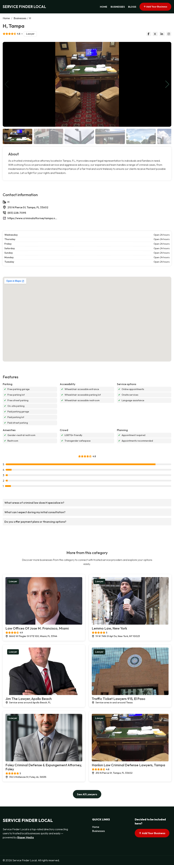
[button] (167, 84)
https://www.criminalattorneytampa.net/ (32, 218)
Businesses (118, 6)
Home (103, 6)
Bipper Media (25, 837)
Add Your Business (156, 6)
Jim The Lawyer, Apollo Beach (28, 699)
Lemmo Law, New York (109, 628)
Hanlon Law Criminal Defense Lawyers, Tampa (128, 765)
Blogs (132, 6)
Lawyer (30, 33)
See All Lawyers (87, 794)
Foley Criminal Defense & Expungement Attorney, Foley (43, 767)
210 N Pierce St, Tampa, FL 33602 (27, 207)
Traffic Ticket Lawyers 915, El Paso (118, 699)
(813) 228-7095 (16, 212)
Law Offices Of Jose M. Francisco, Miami (37, 628)
